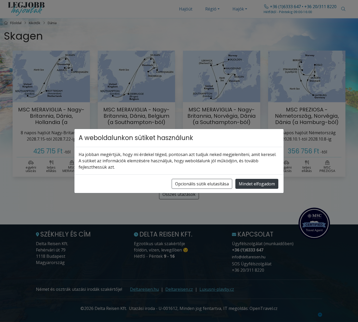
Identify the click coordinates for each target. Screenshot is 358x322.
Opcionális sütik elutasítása (202, 184)
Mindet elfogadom (257, 184)
